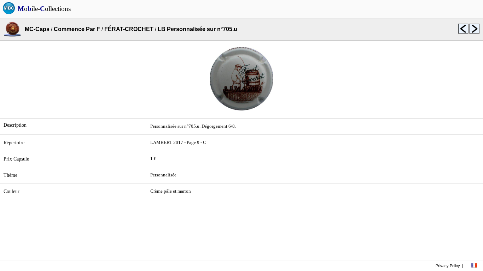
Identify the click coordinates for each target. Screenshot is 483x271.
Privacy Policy (448, 266)
